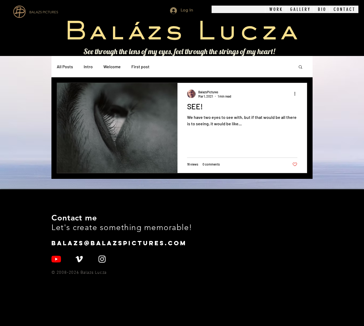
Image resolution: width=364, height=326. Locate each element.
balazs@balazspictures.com (119, 243)
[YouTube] (56, 259)
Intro (88, 66)
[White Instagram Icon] (102, 259)
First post (140, 66)
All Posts (65, 66)
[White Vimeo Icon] (79, 259)
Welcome (112, 66)
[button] (275, 9)
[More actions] (296, 94)
